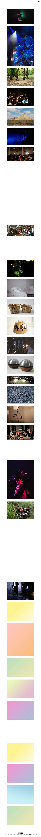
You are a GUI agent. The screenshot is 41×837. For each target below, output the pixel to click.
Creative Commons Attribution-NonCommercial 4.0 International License (25, 834)
